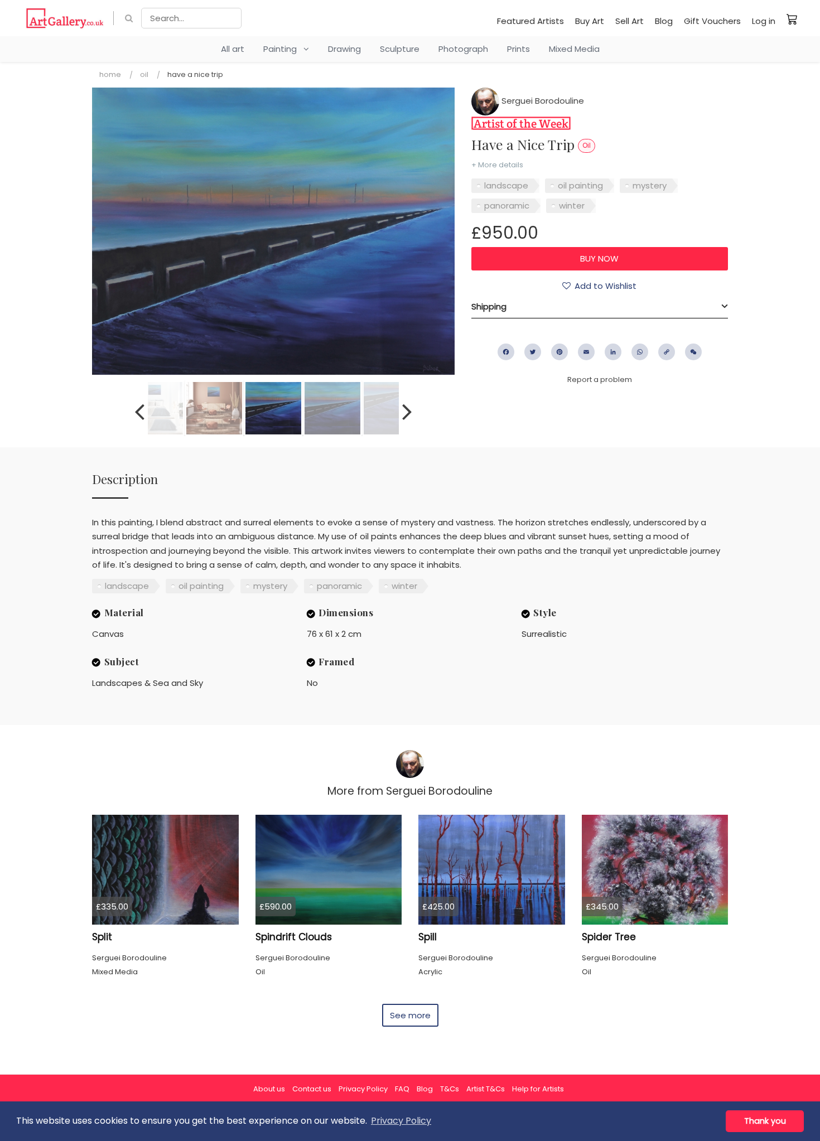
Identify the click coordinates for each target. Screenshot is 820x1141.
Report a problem (599, 379)
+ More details (497, 164)
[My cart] (792, 19)
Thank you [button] (765, 1121)
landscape (506, 185)
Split (102, 937)
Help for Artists (538, 1089)
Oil (144, 74)
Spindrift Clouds (293, 937)
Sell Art (629, 21)
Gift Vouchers (712, 21)
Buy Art (589, 21)
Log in (763, 21)
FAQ (402, 1089)
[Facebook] (505, 352)
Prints (518, 49)
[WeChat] (693, 352)
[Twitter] (532, 352)
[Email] (586, 352)
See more (410, 1015)
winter (572, 205)
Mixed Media (574, 49)
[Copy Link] (666, 352)
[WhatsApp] (639, 352)
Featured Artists (530, 21)
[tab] (599, 307)
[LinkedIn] (613, 352)
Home (110, 74)
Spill (427, 937)
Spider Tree (609, 937)
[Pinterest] (559, 352)
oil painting (580, 185)
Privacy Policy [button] (401, 1120)
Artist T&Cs (485, 1089)
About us (269, 1089)
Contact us (311, 1089)
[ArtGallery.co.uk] (65, 18)
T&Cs (449, 1089)
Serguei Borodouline (541, 101)
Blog (664, 21)
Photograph (463, 49)
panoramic (506, 205)
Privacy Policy (363, 1089)
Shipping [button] (489, 306)
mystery (650, 185)
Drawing (344, 49)
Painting (283, 49)
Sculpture (399, 49)
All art (232, 49)
